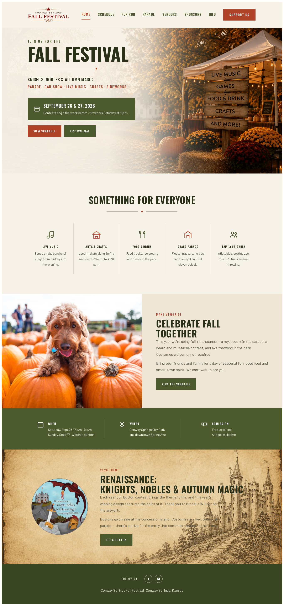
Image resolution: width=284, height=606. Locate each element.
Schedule (106, 14)
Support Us (239, 14)
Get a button (116, 540)
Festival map (80, 131)
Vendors (169, 14)
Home (85, 14)
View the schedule (176, 384)
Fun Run (128, 14)
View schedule (44, 131)
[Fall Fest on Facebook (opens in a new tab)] (148, 579)
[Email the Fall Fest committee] (159, 579)
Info (212, 14)
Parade (149, 14)
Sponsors (192, 14)
